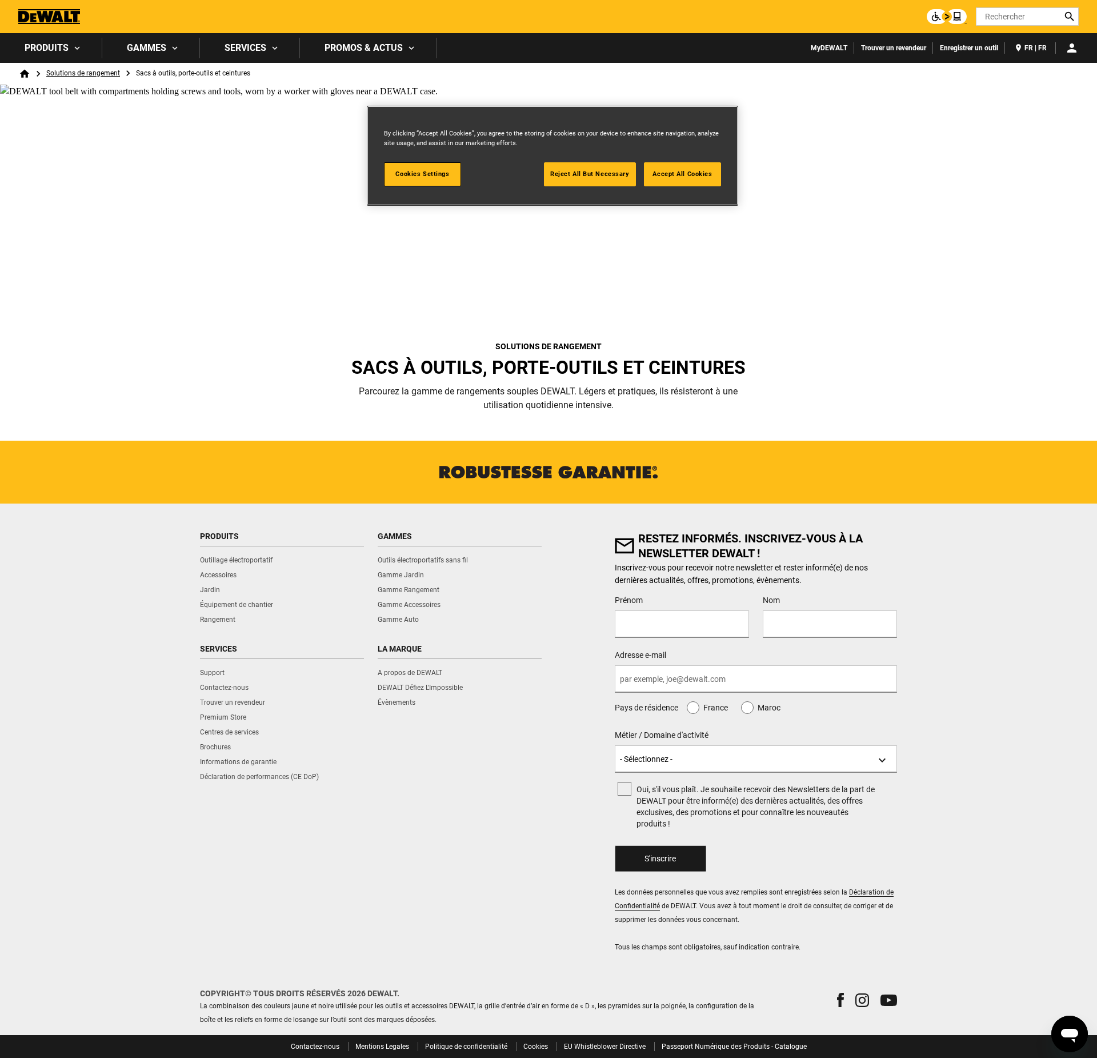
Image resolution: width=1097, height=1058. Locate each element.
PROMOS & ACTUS (364, 47)
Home (24, 73)
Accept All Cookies (682, 174)
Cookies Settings (422, 174)
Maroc (769, 707)
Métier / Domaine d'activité (661, 735)
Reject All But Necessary (590, 174)
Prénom (629, 600)
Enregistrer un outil (969, 48)
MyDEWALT (829, 48)
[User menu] (1072, 48)
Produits (47, 47)
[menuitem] (51, 48)
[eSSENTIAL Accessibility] (947, 16)
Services (245, 47)
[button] (840, 1000)
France (715, 707)
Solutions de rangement (83, 73)
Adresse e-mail (640, 655)
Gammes (146, 47)
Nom (771, 600)
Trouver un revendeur (893, 48)
